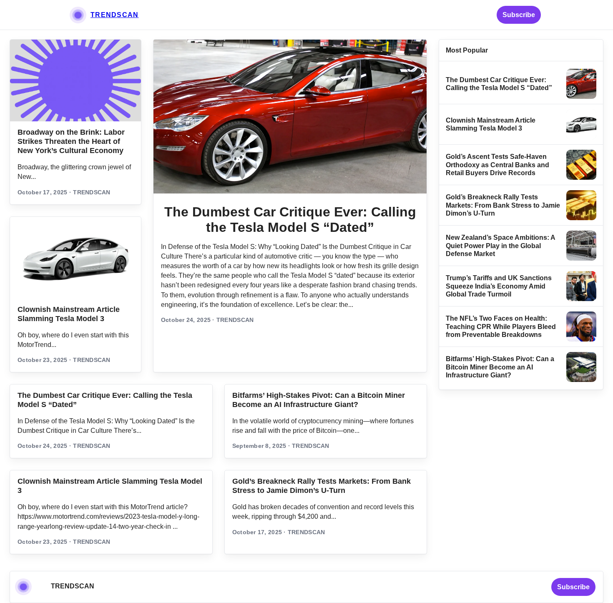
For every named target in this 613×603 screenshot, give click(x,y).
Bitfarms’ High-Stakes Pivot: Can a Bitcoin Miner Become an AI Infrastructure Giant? (500, 367)
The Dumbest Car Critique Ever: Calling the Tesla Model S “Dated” (290, 219)
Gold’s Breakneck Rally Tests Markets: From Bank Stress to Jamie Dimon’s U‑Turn (503, 205)
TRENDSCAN (114, 14)
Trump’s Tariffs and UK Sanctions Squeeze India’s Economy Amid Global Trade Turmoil (499, 286)
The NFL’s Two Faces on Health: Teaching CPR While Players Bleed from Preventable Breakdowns (501, 326)
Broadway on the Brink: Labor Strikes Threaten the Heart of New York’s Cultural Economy (71, 141)
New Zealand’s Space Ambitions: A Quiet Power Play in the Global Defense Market (500, 245)
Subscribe (518, 14)
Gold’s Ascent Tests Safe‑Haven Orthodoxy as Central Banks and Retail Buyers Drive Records (497, 164)
